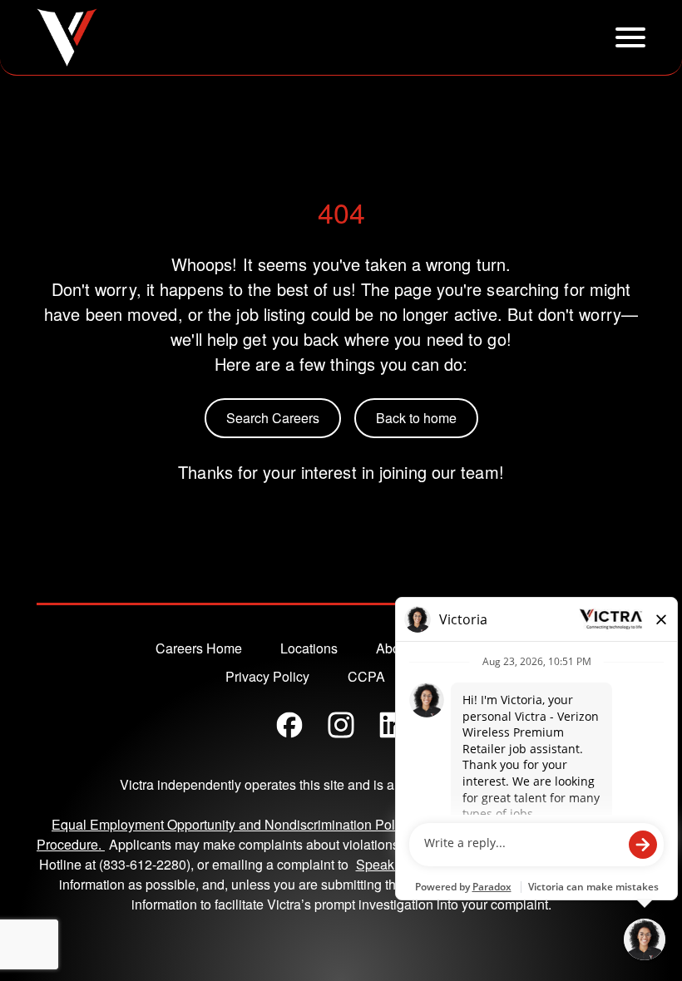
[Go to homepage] (67, 37)
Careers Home (199, 648)
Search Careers (272, 417)
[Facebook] (289, 725)
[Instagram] (341, 725)
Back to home (416, 417)
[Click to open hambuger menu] (630, 37)
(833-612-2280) (144, 864)
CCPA (366, 676)
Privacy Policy (267, 676)
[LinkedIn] (392, 725)
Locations (309, 648)
